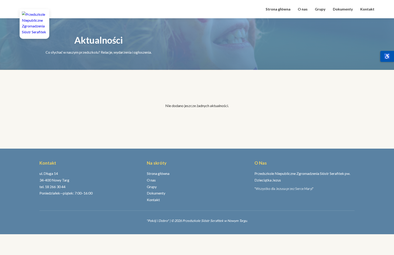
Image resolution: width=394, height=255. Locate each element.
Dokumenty (343, 9)
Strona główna (278, 9)
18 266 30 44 (55, 186)
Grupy (320, 9)
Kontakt (367, 9)
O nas (303, 9)
